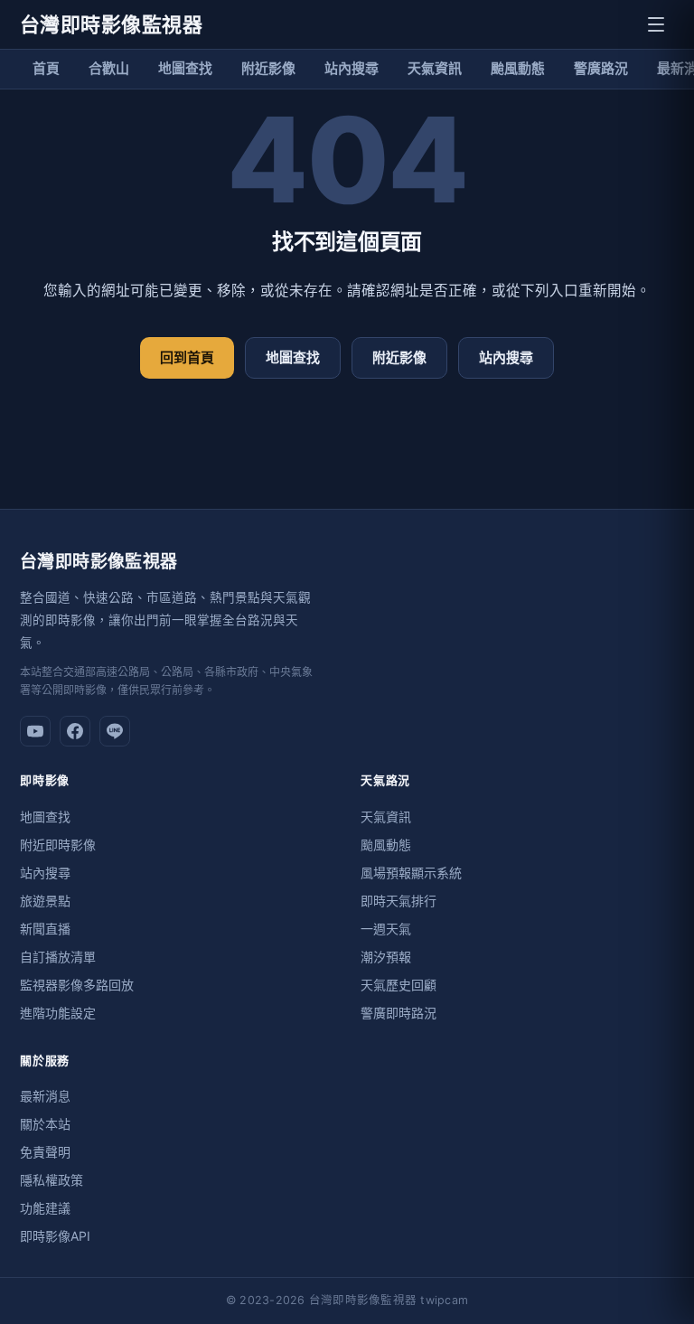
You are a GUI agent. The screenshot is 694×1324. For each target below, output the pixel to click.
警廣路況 (601, 68)
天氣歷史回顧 (398, 984)
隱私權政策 (51, 1180)
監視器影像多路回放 (77, 984)
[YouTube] (35, 731)
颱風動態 (518, 68)
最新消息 (45, 1095)
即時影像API (55, 1236)
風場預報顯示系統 (411, 872)
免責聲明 (45, 1152)
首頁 (46, 68)
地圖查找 (185, 68)
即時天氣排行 (398, 900)
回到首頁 (187, 357)
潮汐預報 (386, 956)
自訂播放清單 (58, 956)
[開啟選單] (656, 24)
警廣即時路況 (398, 1012)
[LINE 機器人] (114, 731)
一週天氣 (386, 928)
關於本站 (45, 1124)
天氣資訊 (435, 68)
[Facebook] (75, 731)
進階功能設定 (58, 1012)
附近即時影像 (58, 844)
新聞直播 (45, 928)
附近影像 (268, 68)
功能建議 (45, 1208)
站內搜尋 (351, 68)
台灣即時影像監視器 (111, 24)
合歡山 (109, 68)
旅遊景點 (45, 900)
